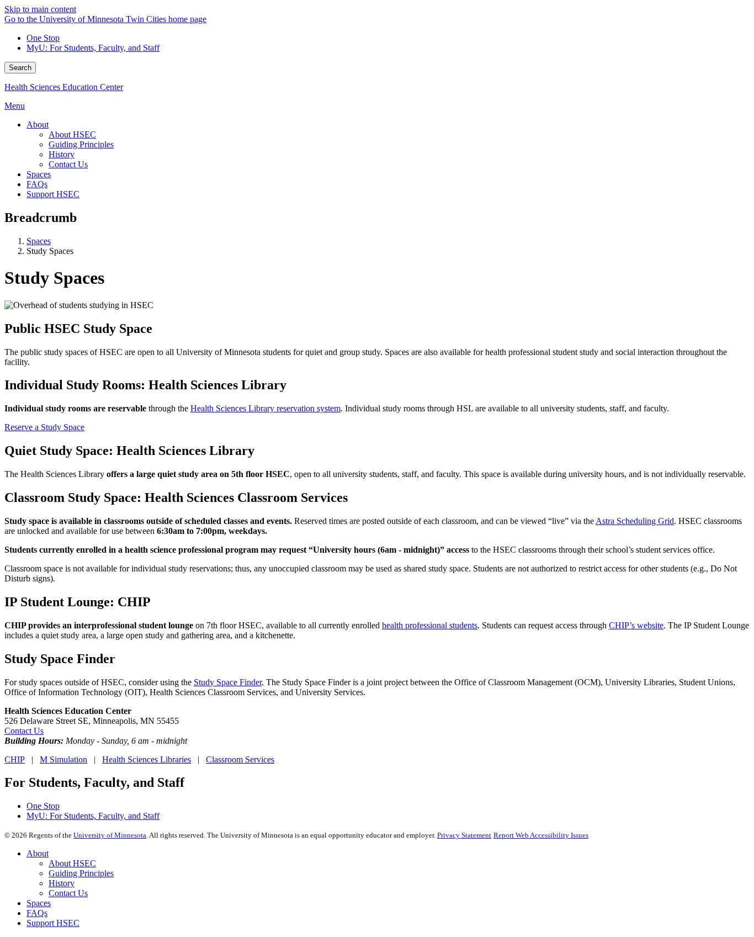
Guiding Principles (81, 873)
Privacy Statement (464, 835)
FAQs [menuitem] (36, 184)
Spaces (38, 241)
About (37, 853)
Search (20, 67)
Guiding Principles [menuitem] (81, 144)
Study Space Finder (228, 682)
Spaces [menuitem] (38, 174)
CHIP (14, 759)
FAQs (36, 913)
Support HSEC (52, 923)
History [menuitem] (62, 154)
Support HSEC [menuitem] (52, 194)
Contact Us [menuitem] (68, 164)
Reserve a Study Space (44, 427)
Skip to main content (40, 9)
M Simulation (63, 759)
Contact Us (24, 730)
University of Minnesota (109, 835)
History (62, 883)
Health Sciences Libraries (146, 759)
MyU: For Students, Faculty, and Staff (93, 47)
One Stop (43, 38)
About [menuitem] (37, 124)
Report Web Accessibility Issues (540, 835)
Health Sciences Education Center (63, 87)
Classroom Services (240, 759)
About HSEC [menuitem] (72, 134)
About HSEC (72, 863)
